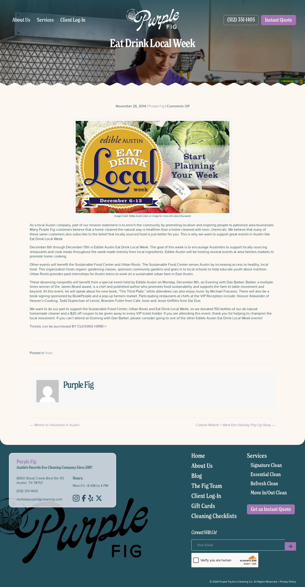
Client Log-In (72, 20)
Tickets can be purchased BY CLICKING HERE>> (68, 326)
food (48, 352)
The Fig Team (206, 486)
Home (198, 456)
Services (45, 20)
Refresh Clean (264, 483)
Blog (196, 476)
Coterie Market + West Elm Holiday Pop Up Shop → (235, 425)
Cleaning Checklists (214, 516)
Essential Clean (266, 474)
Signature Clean (266, 465)
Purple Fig (156, 106)
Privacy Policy (288, 581)
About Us (21, 20)
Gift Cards (203, 506)
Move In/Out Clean (269, 493)
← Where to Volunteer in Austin (54, 425)
